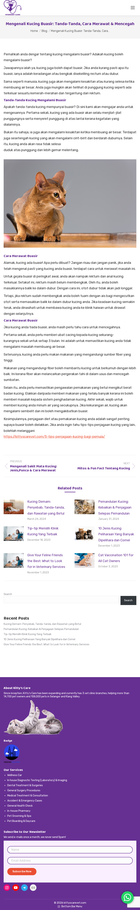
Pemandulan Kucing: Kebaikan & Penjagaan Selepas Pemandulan (114, 507)
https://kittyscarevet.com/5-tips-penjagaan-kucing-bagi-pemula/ (54, 437)
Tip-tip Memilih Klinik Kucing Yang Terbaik (43, 531)
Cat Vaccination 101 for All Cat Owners (115, 558)
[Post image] (14, 507)
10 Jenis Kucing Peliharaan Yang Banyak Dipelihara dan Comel (116, 534)
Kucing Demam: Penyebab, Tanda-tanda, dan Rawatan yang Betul (46, 507)
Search (8, 594)
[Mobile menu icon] (132, 7)
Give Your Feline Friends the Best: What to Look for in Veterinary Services (46, 561)
